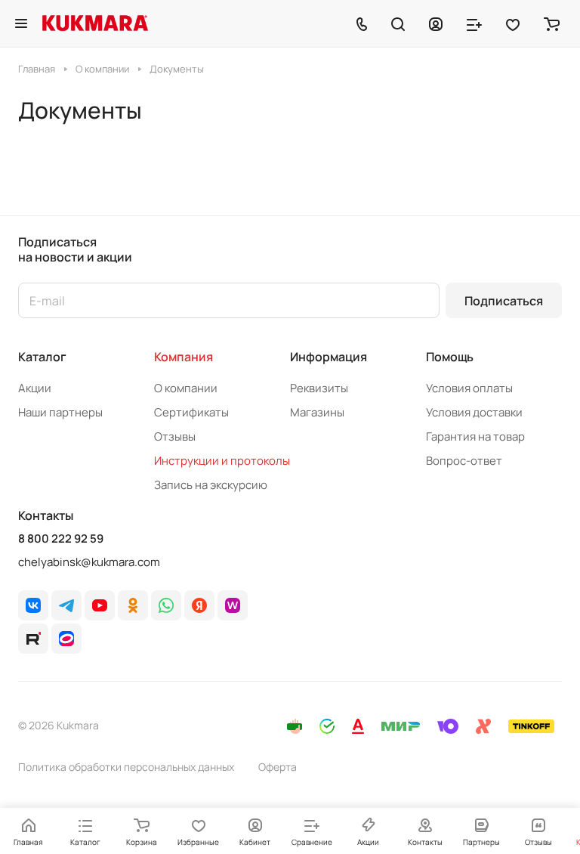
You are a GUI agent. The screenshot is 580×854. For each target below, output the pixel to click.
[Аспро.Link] (66, 638)
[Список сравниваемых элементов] (474, 23)
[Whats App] (166, 605)
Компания (183, 356)
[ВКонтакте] (33, 605)
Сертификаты (191, 412)
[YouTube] (100, 605)
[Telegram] (66, 605)
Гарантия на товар (475, 436)
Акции (34, 388)
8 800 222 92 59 (60, 539)
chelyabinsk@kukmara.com (89, 562)
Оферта (277, 767)
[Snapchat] (33, 638)
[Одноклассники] (133, 605)
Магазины (317, 412)
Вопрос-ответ (464, 461)
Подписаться (503, 300)
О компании (186, 388)
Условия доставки (474, 412)
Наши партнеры (60, 412)
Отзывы (175, 436)
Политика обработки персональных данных (126, 767)
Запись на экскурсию (210, 485)
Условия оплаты (469, 388)
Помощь (450, 356)
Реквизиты (319, 388)
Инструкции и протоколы (222, 461)
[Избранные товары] (513, 23)
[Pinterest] (233, 605)
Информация (328, 356)
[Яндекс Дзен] (199, 605)
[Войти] (436, 23)
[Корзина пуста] (552, 23)
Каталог (42, 356)
